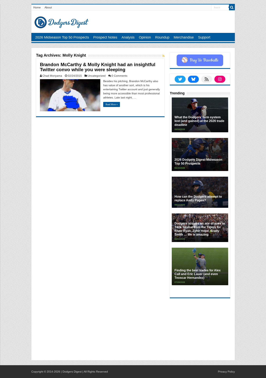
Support (204, 37)
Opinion (145, 37)
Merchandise (184, 37)
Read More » (112, 104)
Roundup (162, 37)
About (48, 7)
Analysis (128, 37)
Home (37, 7)
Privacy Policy (226, 371)
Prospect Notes (105, 37)
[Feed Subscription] (163, 55)
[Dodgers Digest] (61, 21)
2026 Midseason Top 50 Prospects (62, 37)
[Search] (232, 7)
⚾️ (199, 60)
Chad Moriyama (52, 75)
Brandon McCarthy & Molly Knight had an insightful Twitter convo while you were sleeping (97, 67)
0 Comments (119, 75)
